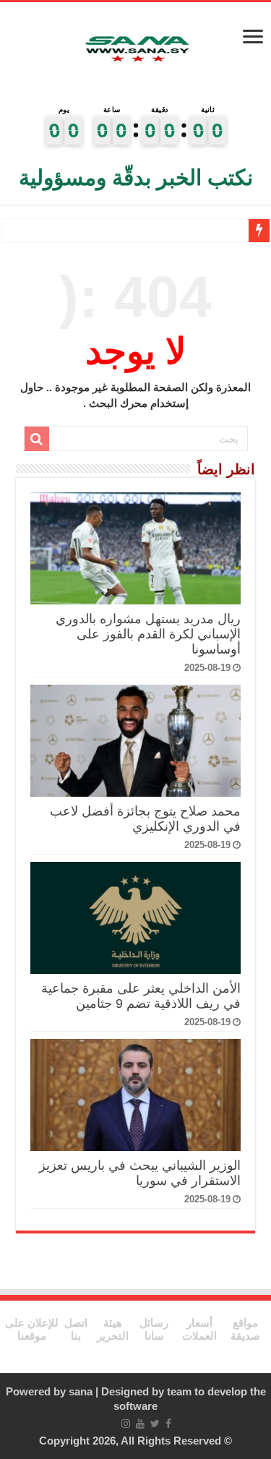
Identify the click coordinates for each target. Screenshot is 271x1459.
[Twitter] (155, 1423)
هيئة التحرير (113, 1329)
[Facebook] (168, 1423)
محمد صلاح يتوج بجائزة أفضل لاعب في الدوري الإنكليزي (145, 819)
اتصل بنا (75, 1329)
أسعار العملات (199, 1329)
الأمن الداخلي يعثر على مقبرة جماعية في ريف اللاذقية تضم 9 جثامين (141, 996)
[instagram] (126, 1423)
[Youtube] (140, 1423)
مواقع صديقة (245, 1329)
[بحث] (37, 439)
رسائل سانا (153, 1329)
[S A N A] (136, 49)
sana (81, 1391)
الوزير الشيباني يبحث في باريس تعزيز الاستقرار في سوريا (140, 1173)
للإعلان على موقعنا (32, 1329)
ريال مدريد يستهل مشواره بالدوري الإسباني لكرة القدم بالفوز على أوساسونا (148, 634)
